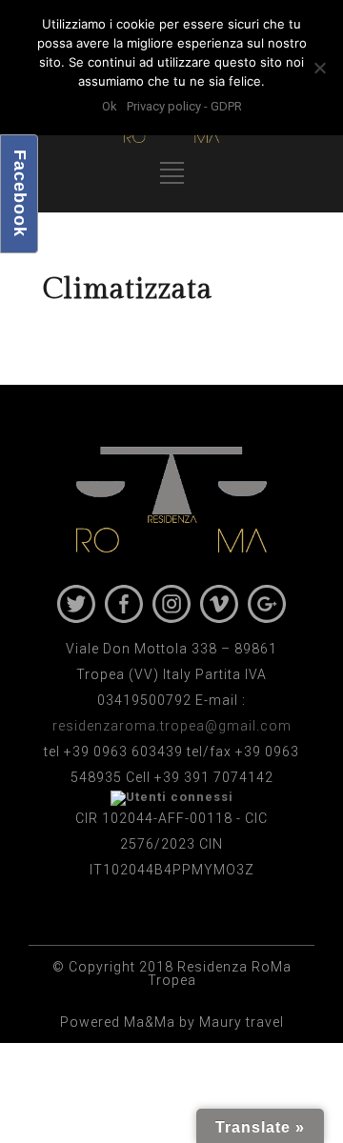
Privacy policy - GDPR (184, 106)
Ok (109, 106)
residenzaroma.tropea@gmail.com (172, 725)
